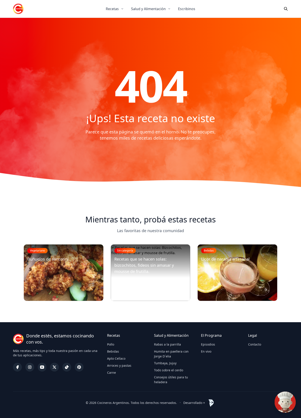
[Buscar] (286, 9)
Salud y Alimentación (148, 8)
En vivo (206, 351)
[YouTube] (42, 367)
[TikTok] (66, 367)
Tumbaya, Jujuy (165, 363)
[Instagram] (29, 367)
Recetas (112, 8)
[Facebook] (17, 367)
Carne (111, 372)
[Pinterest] (79, 367)
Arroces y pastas (119, 365)
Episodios (208, 344)
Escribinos (186, 8)
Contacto (254, 344)
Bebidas (113, 351)
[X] (54, 367)
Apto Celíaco (116, 358)
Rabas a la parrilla (167, 344)
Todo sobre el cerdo (168, 370)
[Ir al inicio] (18, 9)
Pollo (110, 344)
